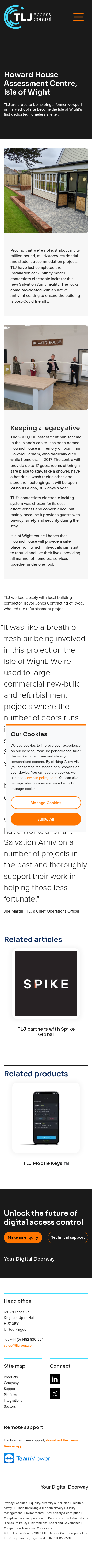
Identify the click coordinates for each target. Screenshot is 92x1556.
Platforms (11, 1394)
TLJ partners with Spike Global (46, 1032)
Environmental (34, 1513)
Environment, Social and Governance (55, 1523)
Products (11, 1376)
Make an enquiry (23, 1237)
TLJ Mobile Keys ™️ (46, 1163)
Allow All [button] (46, 819)
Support (10, 1388)
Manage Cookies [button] (46, 803)
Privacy (9, 1503)
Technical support (68, 1237)
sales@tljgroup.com (19, 1345)
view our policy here (41, 777)
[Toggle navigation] (78, 17)
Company (11, 1382)
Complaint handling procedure (25, 1518)
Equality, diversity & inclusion (49, 1503)
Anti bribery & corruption (63, 1513)
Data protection (58, 1518)
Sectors (10, 1406)
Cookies (21, 1503)
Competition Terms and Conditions (28, 1528)
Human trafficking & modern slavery (38, 1508)
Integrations (13, 1400)
